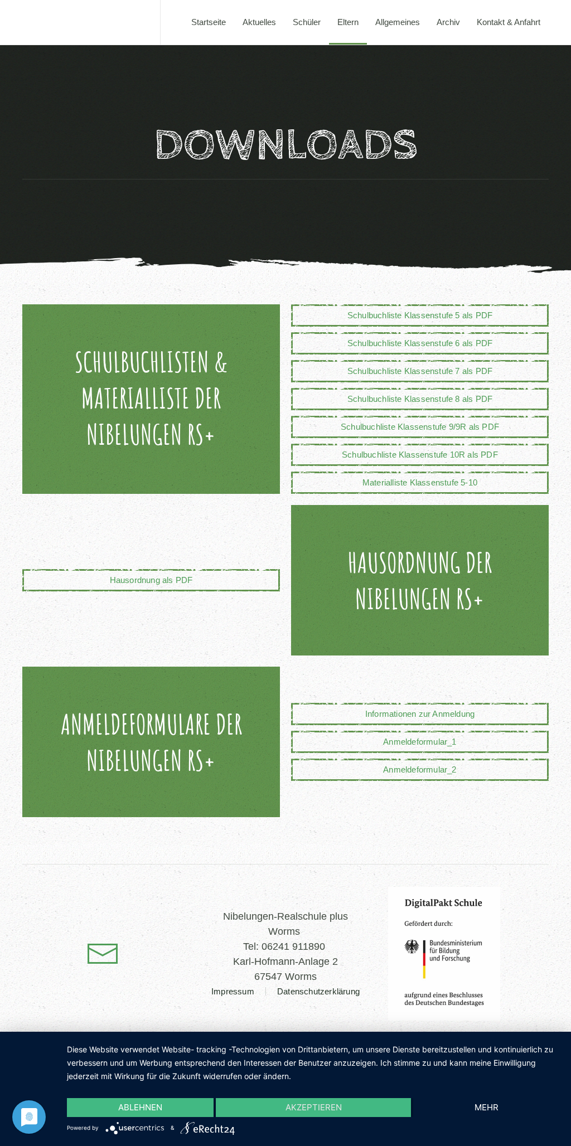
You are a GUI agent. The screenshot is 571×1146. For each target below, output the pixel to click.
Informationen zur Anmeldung (420, 713)
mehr (487, 1107)
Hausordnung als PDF (151, 580)
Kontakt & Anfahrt (508, 22)
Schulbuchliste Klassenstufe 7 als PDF (419, 371)
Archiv (448, 22)
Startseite (208, 22)
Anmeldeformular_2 (419, 769)
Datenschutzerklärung (318, 991)
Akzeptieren (314, 1107)
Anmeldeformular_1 (419, 741)
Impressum (232, 991)
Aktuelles (259, 22)
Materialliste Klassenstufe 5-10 (419, 482)
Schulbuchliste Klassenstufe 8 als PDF (419, 399)
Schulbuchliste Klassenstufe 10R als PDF (420, 454)
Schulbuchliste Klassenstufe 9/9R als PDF (420, 426)
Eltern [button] (348, 22)
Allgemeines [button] (397, 22)
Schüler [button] (307, 22)
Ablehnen (140, 1107)
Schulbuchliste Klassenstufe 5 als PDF (419, 315)
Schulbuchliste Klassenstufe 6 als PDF (419, 343)
